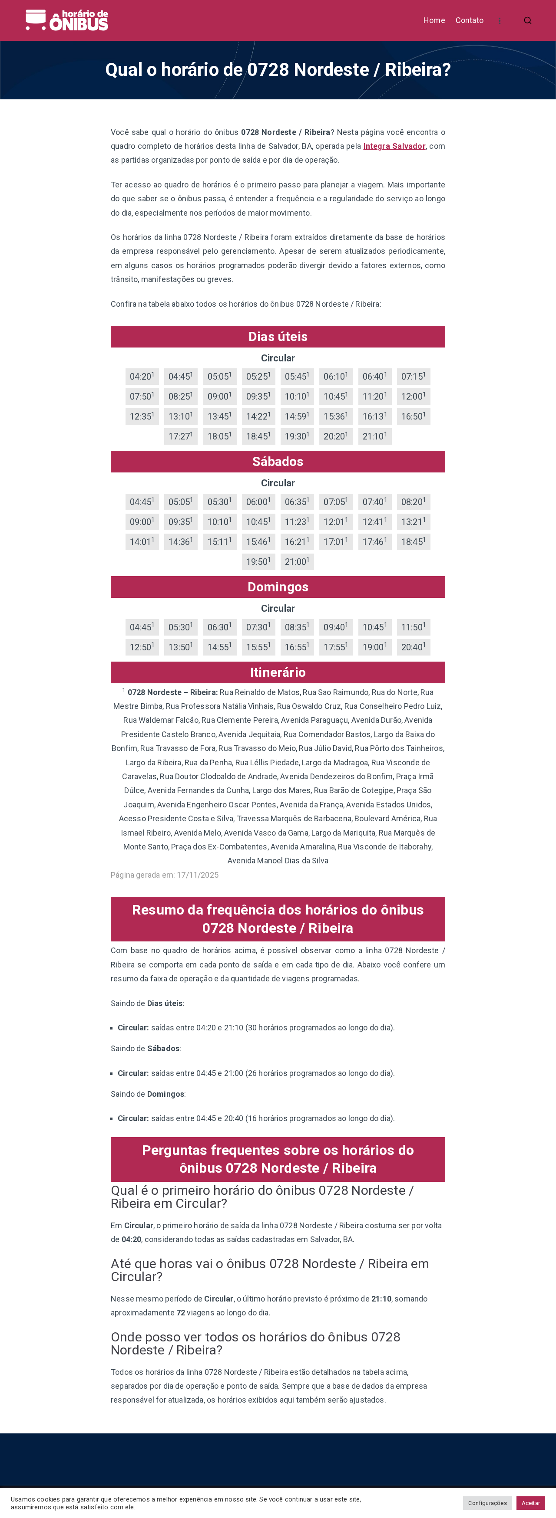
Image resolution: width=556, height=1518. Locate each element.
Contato (469, 20)
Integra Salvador (395, 146)
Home (434, 20)
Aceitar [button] (531, 1503)
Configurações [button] (487, 1503)
